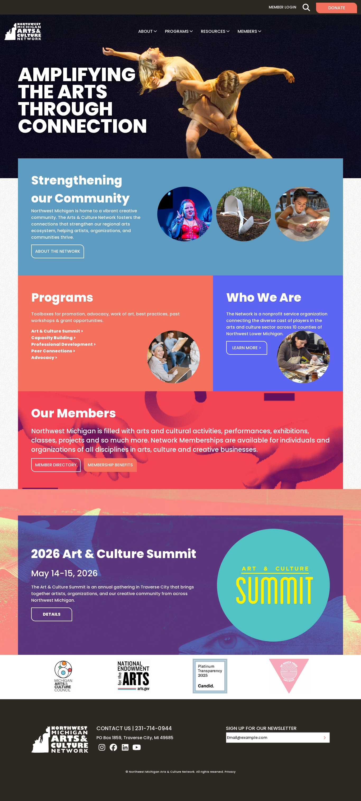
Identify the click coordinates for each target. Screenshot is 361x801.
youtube (136, 747)
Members (247, 31)
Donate (336, 8)
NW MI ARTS (22, 31)
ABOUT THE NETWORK (57, 251)
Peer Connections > (53, 351)
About (145, 31)
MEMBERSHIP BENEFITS (110, 465)
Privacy (230, 772)
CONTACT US (113, 728)
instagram (101, 747)
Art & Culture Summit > (57, 331)
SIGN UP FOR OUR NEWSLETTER (261, 728)
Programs (177, 31)
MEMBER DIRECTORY (56, 465)
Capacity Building (52, 338)
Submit (324, 737)
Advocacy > (44, 358)
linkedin (125, 747)
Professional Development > (63, 344)
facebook (113, 747)
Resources (213, 31)
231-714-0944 (153, 728)
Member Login (282, 7)
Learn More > (246, 348)
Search (306, 7)
